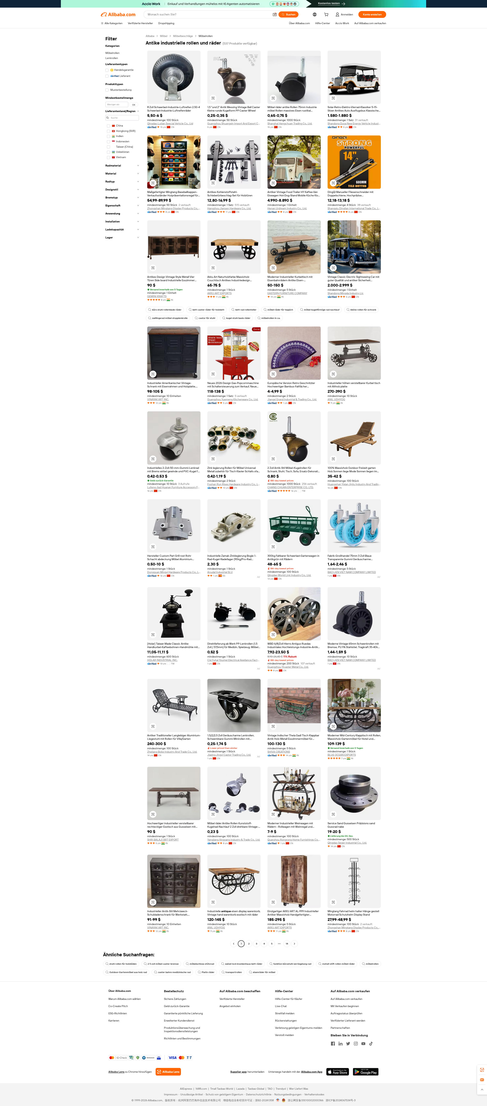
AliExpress (186, 1088)
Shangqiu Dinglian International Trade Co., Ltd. (354, 208)
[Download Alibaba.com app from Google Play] (366, 1072)
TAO (269, 1088)
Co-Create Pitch (118, 1006)
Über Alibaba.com (119, 990)
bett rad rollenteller (245, 309)
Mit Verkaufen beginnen (345, 1006)
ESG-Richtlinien (117, 1013)
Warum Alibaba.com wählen (124, 998)
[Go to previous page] (233, 943)
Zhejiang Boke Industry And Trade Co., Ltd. (172, 751)
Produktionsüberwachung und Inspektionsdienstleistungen (182, 1029)
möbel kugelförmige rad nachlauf (321, 309)
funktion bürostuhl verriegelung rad (292, 964)
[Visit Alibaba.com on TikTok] (371, 1043)
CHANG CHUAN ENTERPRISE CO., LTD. (290, 487)
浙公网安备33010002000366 (305, 1100)
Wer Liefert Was (298, 1088)
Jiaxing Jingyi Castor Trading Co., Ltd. (229, 754)
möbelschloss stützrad (202, 964)
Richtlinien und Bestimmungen (182, 1038)
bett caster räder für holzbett (208, 309)
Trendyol (281, 1088)
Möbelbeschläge (183, 35)
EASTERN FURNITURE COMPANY (287, 293)
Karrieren (113, 1020)
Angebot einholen (230, 1006)
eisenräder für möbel (264, 972)
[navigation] (122, 490)
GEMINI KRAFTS (156, 296)
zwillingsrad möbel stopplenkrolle (170, 318)
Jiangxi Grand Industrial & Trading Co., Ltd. (292, 399)
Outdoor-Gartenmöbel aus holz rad (128, 972)
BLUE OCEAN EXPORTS (342, 754)
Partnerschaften (340, 1027)
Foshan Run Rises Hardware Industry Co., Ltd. (234, 484)
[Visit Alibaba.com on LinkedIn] (340, 1043)
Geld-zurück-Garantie (176, 1006)
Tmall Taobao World (221, 1088)
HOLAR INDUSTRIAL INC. (162, 660)
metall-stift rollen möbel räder (338, 964)
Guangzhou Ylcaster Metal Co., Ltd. (288, 666)
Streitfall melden (284, 1013)
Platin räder (208, 972)
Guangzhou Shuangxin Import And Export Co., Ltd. (234, 123)
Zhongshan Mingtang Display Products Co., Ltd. (174, 208)
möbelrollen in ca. (270, 318)
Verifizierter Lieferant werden (348, 1020)
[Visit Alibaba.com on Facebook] (333, 1043)
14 (287, 943)
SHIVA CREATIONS (278, 751)
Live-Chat (281, 1006)
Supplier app (238, 1071)
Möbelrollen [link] (206, 35)
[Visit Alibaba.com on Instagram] (355, 1043)
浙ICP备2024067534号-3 (341, 1100)
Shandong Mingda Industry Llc (346, 293)
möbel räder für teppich (280, 309)
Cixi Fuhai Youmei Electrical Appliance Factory (234, 660)
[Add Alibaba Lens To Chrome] (168, 1072)
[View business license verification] (278, 1100)
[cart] (327, 15)
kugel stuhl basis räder (238, 318)
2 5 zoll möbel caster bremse (163, 964)
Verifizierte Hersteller (232, 998)
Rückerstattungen (286, 1020)
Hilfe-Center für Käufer (288, 998)
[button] (274, 14)
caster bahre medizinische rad (174, 972)
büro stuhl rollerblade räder (166, 309)
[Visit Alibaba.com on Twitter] (348, 1043)
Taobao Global (256, 1088)
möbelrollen (372, 964)
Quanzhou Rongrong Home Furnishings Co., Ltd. (294, 839)
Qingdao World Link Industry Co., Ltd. (289, 575)
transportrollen (233, 972)
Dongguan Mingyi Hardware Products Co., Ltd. (174, 572)
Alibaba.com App (311, 1071)
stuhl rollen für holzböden (123, 964)
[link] (482, 1070)
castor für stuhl (207, 318)
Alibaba (150, 35)
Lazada (240, 1088)
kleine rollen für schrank (363, 309)
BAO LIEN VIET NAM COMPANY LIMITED (352, 572)
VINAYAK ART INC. (158, 399)
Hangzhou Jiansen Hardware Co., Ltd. (229, 208)
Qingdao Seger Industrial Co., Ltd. (347, 842)
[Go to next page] (294, 943)
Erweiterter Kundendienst (179, 1020)
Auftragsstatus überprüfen (346, 1013)
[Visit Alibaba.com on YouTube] (363, 1043)
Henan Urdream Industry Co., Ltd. (287, 208)
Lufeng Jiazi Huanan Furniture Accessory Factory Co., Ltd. (174, 487)
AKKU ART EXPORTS (219, 293)
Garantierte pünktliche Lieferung (183, 1013)
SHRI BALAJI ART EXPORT (163, 839)
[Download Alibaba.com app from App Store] (337, 1072)
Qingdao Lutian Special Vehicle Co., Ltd (170, 123)
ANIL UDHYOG (336, 399)
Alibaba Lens (116, 1071)
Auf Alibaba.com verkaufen (346, 998)
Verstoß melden (284, 1035)
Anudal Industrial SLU (220, 572)
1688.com (201, 1088)
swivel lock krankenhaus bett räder (243, 964)
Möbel (163, 35)
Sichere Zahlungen (175, 998)
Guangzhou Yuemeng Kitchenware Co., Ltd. (232, 399)
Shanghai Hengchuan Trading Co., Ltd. (289, 123)
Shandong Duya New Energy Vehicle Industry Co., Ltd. (354, 123)
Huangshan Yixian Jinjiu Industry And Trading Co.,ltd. (354, 484)
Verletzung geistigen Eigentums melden (298, 1027)
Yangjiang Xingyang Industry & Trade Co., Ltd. (233, 839)
